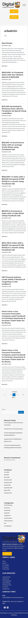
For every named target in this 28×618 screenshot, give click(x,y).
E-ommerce (5, 587)
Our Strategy (5, 565)
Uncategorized (7, 526)
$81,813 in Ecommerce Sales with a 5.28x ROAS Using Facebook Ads (13, 213)
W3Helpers (14, 615)
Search (3, 409)
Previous (14, 392)
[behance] (8, 608)
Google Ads (7, 513)
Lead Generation (8, 518)
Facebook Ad (7, 510)
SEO (5, 523)
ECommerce (7, 508)
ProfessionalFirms (8, 521)
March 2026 (6, 477)
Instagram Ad (7, 515)
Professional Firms (6, 585)
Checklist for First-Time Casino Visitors (13, 429)
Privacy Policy (5, 569)
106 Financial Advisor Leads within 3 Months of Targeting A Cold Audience (13, 280)
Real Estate (7, 43)
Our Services (5, 567)
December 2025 (8, 480)
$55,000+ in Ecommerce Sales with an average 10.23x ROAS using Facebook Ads (13, 146)
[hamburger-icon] (24, 5)
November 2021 (8, 493)
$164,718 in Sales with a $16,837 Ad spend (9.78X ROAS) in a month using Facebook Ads (13, 246)
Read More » (5, 66)
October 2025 (7, 485)
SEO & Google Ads (6, 581)
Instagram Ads (5, 589)
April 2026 (6, 474)
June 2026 (6, 472)
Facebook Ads (5, 579)
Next (14, 397)
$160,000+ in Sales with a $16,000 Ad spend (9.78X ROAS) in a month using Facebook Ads (13, 180)
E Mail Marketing (8, 505)
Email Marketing (6, 583)
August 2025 (7, 490)
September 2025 (8, 487)
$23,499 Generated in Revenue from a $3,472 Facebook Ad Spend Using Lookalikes (14, 109)
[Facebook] (5, 608)
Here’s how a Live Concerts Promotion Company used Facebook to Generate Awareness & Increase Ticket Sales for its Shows (13, 317)
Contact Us (7, 553)
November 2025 (8, 482)
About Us (4, 563)
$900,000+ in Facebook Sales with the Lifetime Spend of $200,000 (12, 74)
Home (3, 561)
